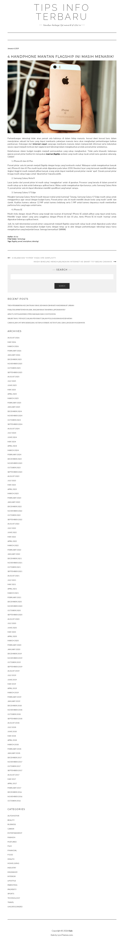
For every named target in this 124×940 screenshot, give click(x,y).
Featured (12, 842)
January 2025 (14, 407)
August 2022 (13, 524)
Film (10, 846)
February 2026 (14, 351)
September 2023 (15, 472)
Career (11, 829)
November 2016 (15, 796)
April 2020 (12, 636)
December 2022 (15, 506)
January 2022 (14, 554)
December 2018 (15, 705)
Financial (12, 850)
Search (62, 286)
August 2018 (13, 723)
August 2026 (13, 338)
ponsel (20, 241)
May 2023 (12, 485)
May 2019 (12, 684)
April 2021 (12, 589)
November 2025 (15, 363)
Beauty (11, 820)
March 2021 (13, 593)
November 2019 (15, 658)
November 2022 (15, 511)
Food (10, 854)
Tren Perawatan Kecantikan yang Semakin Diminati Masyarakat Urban (41, 305)
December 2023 (15, 459)
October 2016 (14, 801)
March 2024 (13, 450)
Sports (11, 893)
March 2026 (13, 346)
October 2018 (14, 714)
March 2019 (13, 692)
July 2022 (12, 528)
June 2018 (12, 731)
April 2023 (12, 489)
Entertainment (15, 833)
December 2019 (15, 653)
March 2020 (13, 640)
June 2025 (12, 385)
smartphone (27, 241)
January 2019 (14, 701)
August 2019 (13, 671)
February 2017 (14, 788)
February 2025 (14, 403)
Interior (12, 876)
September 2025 (15, 372)
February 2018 (14, 749)
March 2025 (13, 398)
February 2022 (14, 550)
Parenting (12, 885)
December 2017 (15, 757)
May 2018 (12, 736)
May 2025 (12, 389)
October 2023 (14, 467)
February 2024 (14, 454)
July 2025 (12, 381)
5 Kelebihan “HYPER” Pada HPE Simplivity (34, 258)
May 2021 (12, 584)
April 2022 (12, 541)
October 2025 (14, 368)
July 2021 (12, 580)
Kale (70, 931)
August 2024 (13, 428)
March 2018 (13, 744)
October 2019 (14, 662)
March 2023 (13, 493)
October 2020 (14, 610)
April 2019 (12, 688)
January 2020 (14, 649)
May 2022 (12, 537)
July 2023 (12, 480)
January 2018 (14, 753)
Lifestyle (12, 881)
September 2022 (15, 519)
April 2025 (12, 394)
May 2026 (12, 342)
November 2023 (15, 463)
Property (12, 889)
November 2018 (15, 710)
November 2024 (15, 415)
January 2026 (14, 355)
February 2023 (14, 498)
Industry (12, 868)
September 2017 (15, 770)
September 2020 (15, 614)
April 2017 (12, 783)
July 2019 (12, 675)
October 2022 (14, 515)
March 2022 (13, 545)
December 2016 (15, 792)
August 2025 (13, 376)
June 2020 (12, 628)
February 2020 (14, 645)
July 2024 (12, 433)
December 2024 (15, 411)
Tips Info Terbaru (62, 12)
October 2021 (14, 567)
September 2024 (15, 424)
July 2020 (12, 623)
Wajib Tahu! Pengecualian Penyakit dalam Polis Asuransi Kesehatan (40, 318)
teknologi (35, 241)
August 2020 (13, 619)
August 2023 (13, 476)
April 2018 (12, 740)
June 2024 (12, 437)
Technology (21, 239)
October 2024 (14, 420)
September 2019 (15, 666)
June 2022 (12, 532)
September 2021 (15, 571)
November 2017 (15, 762)
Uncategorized (15, 906)
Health (11, 859)
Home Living (13, 863)
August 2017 (13, 775)
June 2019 (12, 679)
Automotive (13, 816)
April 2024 (12, 446)
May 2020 (12, 632)
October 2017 (14, 766)
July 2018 (12, 727)
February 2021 (14, 597)
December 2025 (15, 359)
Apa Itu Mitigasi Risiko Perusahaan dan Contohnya (32, 314)
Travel (11, 902)
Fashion (11, 837)
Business (12, 824)
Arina (16, 237)
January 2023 (14, 502)
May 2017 (12, 779)
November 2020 (15, 606)
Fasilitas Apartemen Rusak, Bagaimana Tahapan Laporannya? (36, 309)
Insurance (13, 872)
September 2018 (15, 718)
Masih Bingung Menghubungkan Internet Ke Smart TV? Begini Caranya (73, 262)
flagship (14, 241)
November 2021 (15, 563)
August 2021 (13, 576)
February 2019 (14, 697)
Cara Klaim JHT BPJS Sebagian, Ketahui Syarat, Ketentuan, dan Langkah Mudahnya (46, 323)
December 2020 (15, 601)
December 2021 (15, 558)
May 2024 (12, 441)
